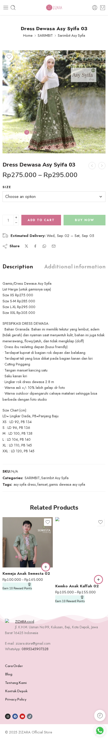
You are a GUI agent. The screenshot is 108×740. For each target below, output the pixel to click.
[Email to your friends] (53, 246)
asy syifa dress (25, 484)
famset (42, 484)
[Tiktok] (29, 716)
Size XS (16, 544)
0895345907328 (35, 648)
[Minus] (16, 222)
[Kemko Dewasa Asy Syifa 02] (92, 165)
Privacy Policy (15, 699)
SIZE (7, 187)
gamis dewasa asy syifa (67, 484)
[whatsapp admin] (99, 730)
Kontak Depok (16, 691)
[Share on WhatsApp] (44, 246)
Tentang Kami (16, 682)
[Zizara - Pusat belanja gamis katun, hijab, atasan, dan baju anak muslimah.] (54, 8)
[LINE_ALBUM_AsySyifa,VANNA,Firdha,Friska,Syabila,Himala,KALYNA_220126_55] (54, 101)
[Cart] (102, 8)
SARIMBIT (45, 35)
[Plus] (16, 217)
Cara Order (14, 666)
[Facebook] (15, 716)
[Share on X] (26, 246)
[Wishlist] (9, 57)
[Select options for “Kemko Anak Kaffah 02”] (98, 579)
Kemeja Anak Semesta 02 (26, 573)
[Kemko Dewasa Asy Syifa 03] (101, 165)
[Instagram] (8, 716)
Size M (69, 571)
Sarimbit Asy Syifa (71, 35)
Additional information (75, 266)
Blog (8, 674)
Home (28, 35)
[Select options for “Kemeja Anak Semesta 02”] (45, 566)
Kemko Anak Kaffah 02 (77, 586)
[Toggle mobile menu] (6, 8)
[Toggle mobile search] (13, 7)
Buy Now (84, 220)
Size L (16, 559)
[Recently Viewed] (99, 715)
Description (18, 266)
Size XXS (16, 536)
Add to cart (41, 220)
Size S (16, 551)
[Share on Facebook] (35, 246)
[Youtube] (22, 716)
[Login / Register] (95, 8)
